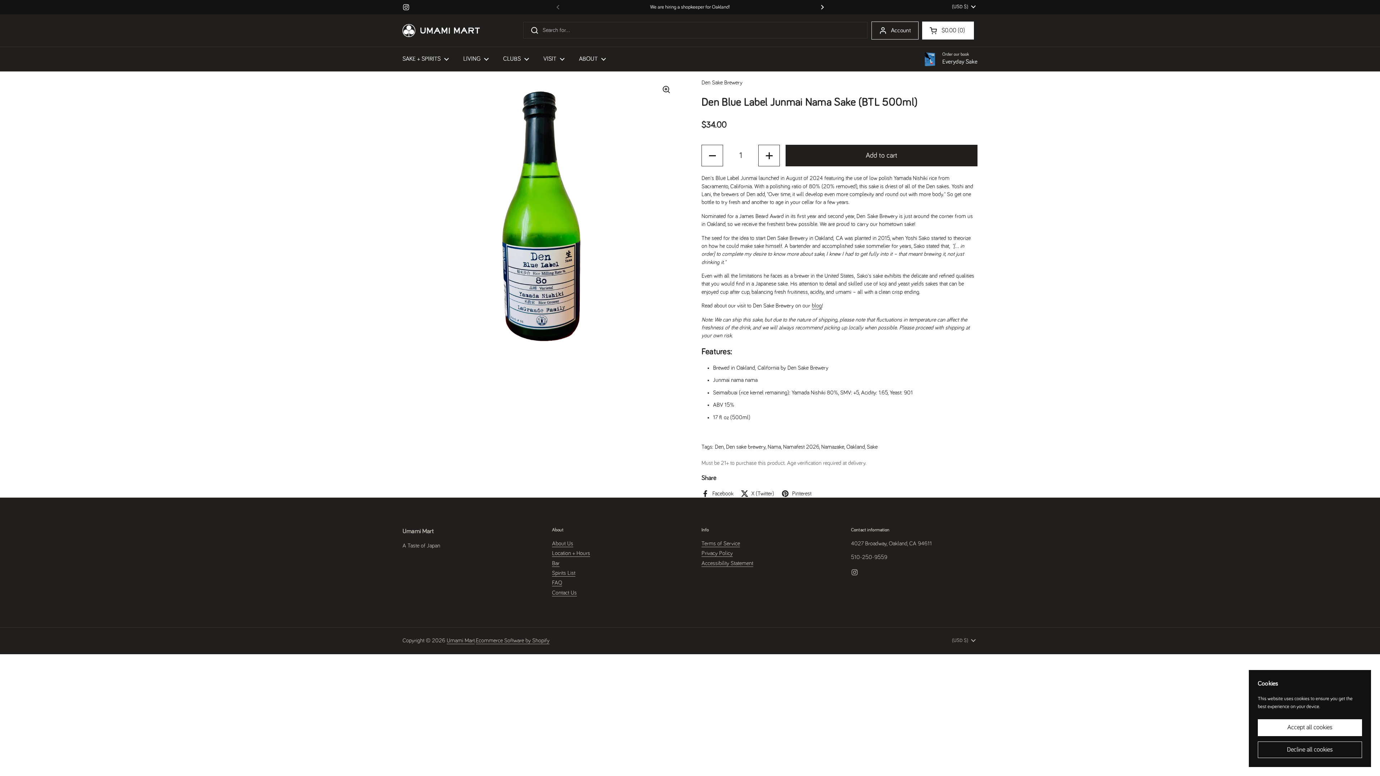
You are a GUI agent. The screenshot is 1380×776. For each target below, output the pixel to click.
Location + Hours (571, 553)
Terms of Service (721, 543)
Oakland (855, 447)
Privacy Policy (717, 553)
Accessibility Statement (727, 563)
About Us (562, 543)
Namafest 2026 (801, 447)
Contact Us (564, 593)
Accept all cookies (1310, 727)
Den (719, 447)
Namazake (832, 447)
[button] (712, 155)
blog (817, 306)
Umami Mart (461, 640)
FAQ (557, 583)
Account (901, 31)
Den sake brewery (745, 447)
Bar (556, 563)
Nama (774, 447)
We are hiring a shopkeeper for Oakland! (690, 7)
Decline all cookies (1310, 750)
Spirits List (563, 573)
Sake (872, 447)
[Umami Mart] (441, 30)
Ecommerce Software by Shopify (512, 640)
